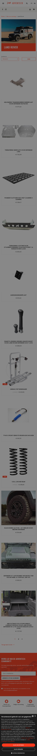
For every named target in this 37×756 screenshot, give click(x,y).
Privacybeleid (11, 741)
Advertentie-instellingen (27, 738)
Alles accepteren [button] (18, 745)
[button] (18, 753)
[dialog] (18, 735)
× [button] (35, 716)
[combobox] (33, 716)
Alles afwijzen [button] (18, 749)
